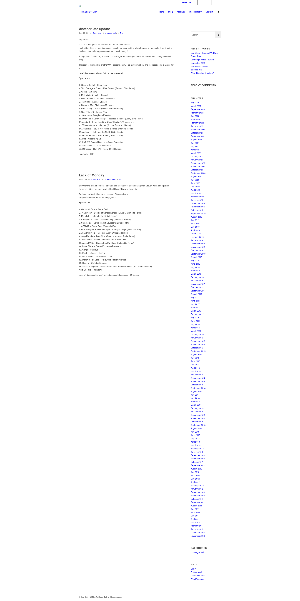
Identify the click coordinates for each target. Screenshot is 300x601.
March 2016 (196, 330)
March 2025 (196, 105)
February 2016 (197, 334)
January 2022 (197, 126)
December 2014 (198, 378)
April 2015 (195, 367)
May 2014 (195, 398)
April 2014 (195, 401)
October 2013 (197, 421)
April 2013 (195, 441)
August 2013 (196, 428)
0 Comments (96, 33)
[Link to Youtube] (209, 2)
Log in (193, 568)
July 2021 (195, 142)
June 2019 (195, 223)
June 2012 (195, 475)
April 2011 (195, 519)
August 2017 (196, 293)
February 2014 (197, 408)
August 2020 (196, 176)
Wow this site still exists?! (202, 72)
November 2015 (198, 344)
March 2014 (196, 404)
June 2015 (195, 361)
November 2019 (198, 206)
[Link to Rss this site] (218, 2)
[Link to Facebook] (200, 2)
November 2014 (198, 381)
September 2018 (198, 253)
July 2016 (195, 317)
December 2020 (198, 163)
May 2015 (195, 364)
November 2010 (198, 535)
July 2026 (195, 102)
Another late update (94, 28)
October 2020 (197, 169)
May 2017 (195, 304)
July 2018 (195, 260)
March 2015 (196, 371)
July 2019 (195, 220)
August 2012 (196, 468)
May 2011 (195, 515)
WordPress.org (197, 578)
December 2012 (198, 455)
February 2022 (197, 122)
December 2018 (198, 243)
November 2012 (198, 458)
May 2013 (195, 438)
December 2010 (198, 532)
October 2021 (197, 132)
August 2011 (196, 505)
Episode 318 (196, 69)
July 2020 (195, 179)
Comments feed (198, 575)
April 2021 (195, 149)
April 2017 (195, 307)
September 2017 (198, 290)
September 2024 (198, 109)
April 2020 (195, 189)
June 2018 (195, 263)
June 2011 (195, 512)
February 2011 (197, 525)
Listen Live (186, 2)
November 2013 (198, 418)
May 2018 (195, 267)
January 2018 (197, 280)
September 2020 (198, 173)
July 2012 (195, 471)
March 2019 (196, 233)
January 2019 (197, 240)
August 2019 (196, 216)
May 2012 (195, 478)
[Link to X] (195, 2)
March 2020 (196, 193)
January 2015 (197, 374)
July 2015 (195, 357)
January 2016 (197, 337)
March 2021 (196, 152)
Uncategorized (110, 33)
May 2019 (195, 226)
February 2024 (197, 112)
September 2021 (198, 136)
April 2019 (195, 230)
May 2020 (195, 186)
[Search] (218, 12)
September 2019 (198, 213)
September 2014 (198, 388)
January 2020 (197, 200)
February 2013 (197, 448)
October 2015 (197, 347)
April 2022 (195, 119)
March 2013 (196, 445)
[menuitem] (186, 2)
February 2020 (197, 196)
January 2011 (197, 529)
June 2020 (195, 183)
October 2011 (197, 498)
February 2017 (197, 314)
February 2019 (197, 236)
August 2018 (196, 256)
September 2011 (198, 502)
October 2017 (197, 287)
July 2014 (195, 394)
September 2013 (198, 424)
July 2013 (195, 431)
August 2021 (196, 139)
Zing (121, 33)
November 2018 (198, 246)
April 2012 (195, 482)
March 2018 (196, 273)
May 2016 (195, 324)
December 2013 (198, 414)
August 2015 (196, 354)
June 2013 (195, 434)
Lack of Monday (91, 175)
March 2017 (196, 310)
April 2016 (195, 327)
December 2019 (198, 203)
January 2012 (197, 488)
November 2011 (198, 495)
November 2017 (198, 283)
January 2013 (197, 451)
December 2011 (198, 492)
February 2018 (197, 277)
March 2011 (196, 522)
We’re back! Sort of (199, 66)
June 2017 (195, 300)
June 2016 (195, 320)
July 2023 (195, 115)
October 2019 (197, 210)
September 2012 (198, 465)
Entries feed (196, 572)
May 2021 (195, 146)
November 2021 (198, 129)
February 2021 (197, 156)
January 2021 (197, 159)
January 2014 (197, 411)
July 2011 (195, 508)
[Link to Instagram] (204, 2)
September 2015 (198, 351)
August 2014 (196, 391)
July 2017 (195, 297)
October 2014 (197, 384)
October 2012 (197, 461)
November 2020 (198, 166)
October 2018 (197, 250)
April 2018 (195, 270)
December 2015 (198, 341)
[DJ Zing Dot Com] (88, 12)
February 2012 (197, 485)
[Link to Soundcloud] (214, 2)
